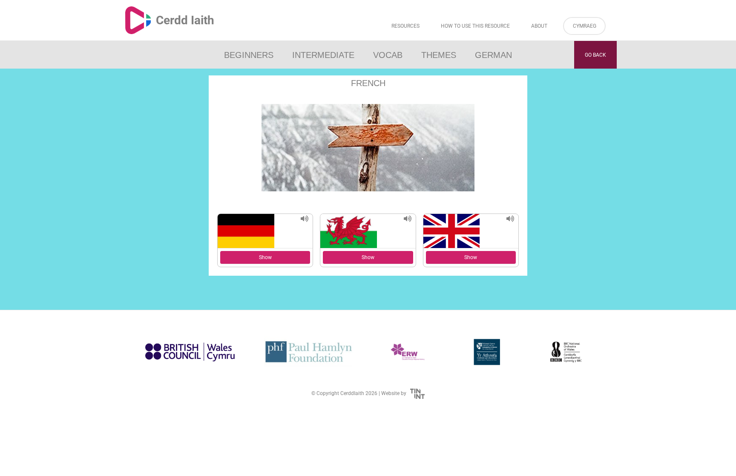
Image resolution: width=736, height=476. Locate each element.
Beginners (248, 55)
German (493, 55)
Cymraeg (584, 26)
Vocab (387, 55)
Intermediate (323, 55)
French (368, 83)
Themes (438, 55)
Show (265, 257)
